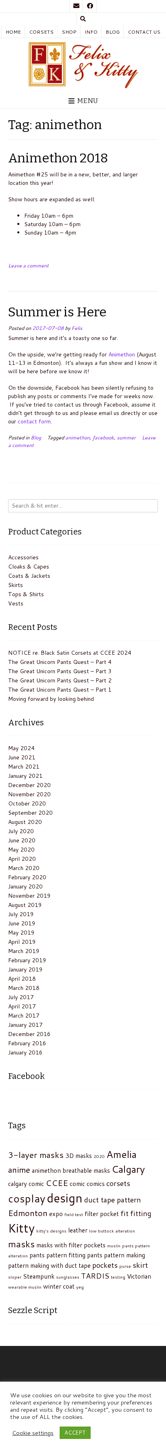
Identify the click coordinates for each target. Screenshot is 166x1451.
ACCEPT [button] (75, 1432)
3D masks (78, 1155)
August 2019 (25, 905)
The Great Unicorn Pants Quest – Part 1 (60, 690)
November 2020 (29, 794)
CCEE (57, 1183)
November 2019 (29, 896)
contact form (34, 421)
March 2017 (23, 1016)
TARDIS (95, 1276)
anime (19, 1170)
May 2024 (21, 748)
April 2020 (22, 859)
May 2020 (21, 850)
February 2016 (27, 1043)
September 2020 (30, 813)
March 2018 (23, 988)
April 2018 (22, 979)
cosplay (26, 1198)
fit (124, 1213)
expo (56, 1213)
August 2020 (25, 822)
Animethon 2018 (58, 158)
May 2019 (21, 933)
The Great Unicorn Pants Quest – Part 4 (60, 662)
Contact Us (144, 31)
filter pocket (102, 1213)
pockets (105, 1265)
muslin (113, 1246)
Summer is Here (57, 312)
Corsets (41, 31)
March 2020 (23, 868)
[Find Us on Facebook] (90, 6)
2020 (99, 1156)
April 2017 (22, 1006)
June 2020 (21, 840)
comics (96, 1183)
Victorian (139, 1276)
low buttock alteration (112, 1231)
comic (77, 1183)
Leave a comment (28, 265)
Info (91, 31)
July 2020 (21, 831)
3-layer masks (36, 1155)
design (65, 1198)
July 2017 (21, 997)
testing (118, 1277)
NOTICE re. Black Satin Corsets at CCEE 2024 (69, 653)
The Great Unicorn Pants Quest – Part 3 (60, 671)
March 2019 (23, 951)
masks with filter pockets (71, 1245)
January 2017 (25, 1025)
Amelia (121, 1154)
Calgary (128, 1169)
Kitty (21, 1228)
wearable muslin (25, 1287)
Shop (69, 31)
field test (73, 1214)
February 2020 (27, 877)
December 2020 (29, 785)
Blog (113, 31)
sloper (14, 1277)
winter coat (59, 1286)
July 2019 (21, 914)
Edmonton (28, 1213)
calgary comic (26, 1183)
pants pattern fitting (57, 1255)
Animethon (121, 354)
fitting (140, 1213)
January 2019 (25, 969)
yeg (80, 1287)
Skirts (15, 585)
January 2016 (25, 1052)
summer (126, 437)
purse (125, 1266)
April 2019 (22, 942)
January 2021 (25, 776)
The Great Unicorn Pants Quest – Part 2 (60, 680)
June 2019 (21, 923)
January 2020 (25, 886)
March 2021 (23, 767)
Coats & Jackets (29, 576)
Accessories (23, 557)
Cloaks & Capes (28, 567)
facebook (103, 437)
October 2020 (27, 803)
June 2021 (21, 757)
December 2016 (29, 1034)
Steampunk (38, 1276)
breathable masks (86, 1170)
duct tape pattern (112, 1199)
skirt (140, 1265)
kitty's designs (51, 1231)
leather (77, 1230)
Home (13, 31)
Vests (15, 603)
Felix (76, 328)
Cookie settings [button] (33, 1433)
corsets (118, 1183)
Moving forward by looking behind (51, 699)
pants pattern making (116, 1255)
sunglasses (67, 1277)
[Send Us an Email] (76, 6)
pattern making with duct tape (49, 1265)
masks (21, 1243)
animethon (77, 437)
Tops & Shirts (26, 594)
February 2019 (27, 960)
